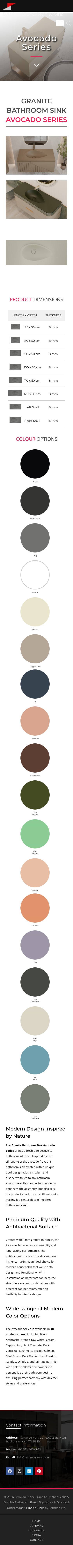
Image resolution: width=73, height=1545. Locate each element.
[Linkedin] (29, 1471)
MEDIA (36, 1535)
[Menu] (60, 23)
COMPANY (37, 1525)
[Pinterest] (39, 1471)
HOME (36, 1521)
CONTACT (36, 1539)
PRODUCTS (36, 1530)
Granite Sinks (35, 1508)
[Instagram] (19, 1471)
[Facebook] (10, 1471)
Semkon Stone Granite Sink (33, 14)
